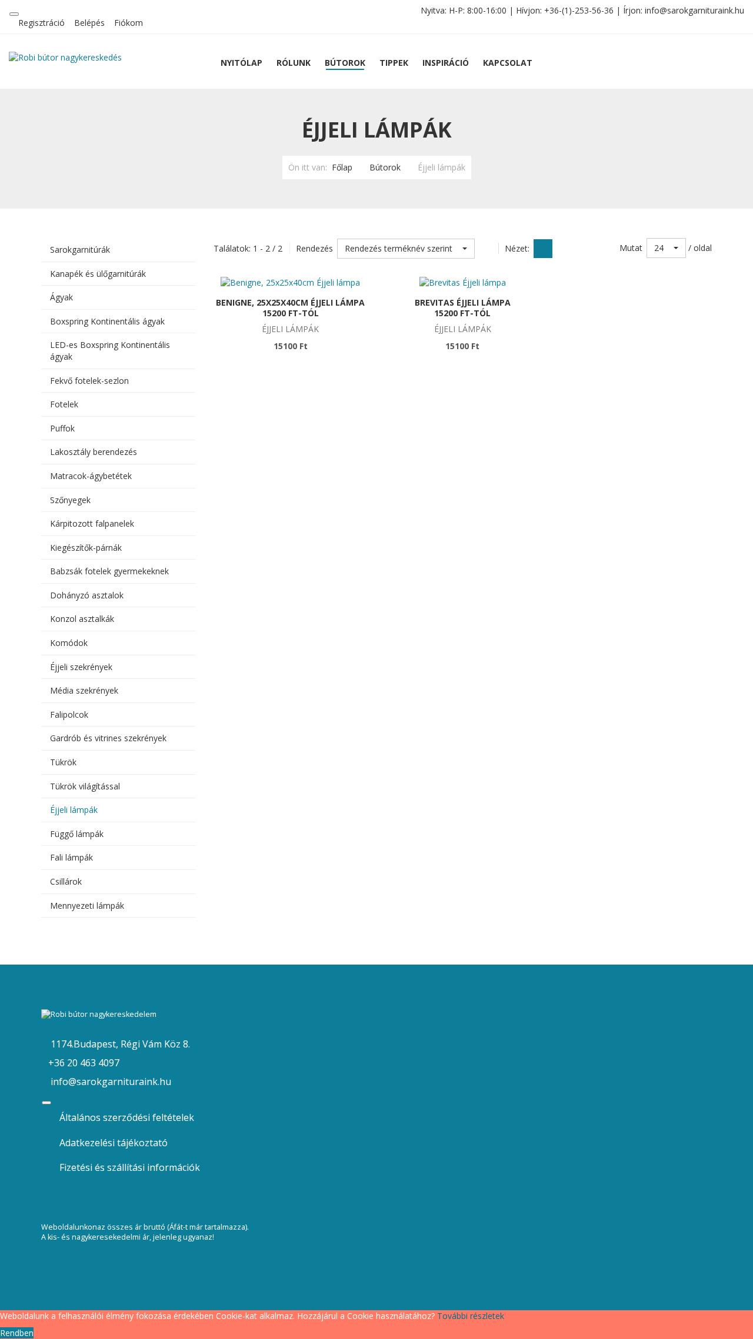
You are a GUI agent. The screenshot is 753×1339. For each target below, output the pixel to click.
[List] (564, 248)
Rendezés (314, 248)
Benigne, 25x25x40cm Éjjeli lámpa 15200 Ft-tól (290, 308)
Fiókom (128, 22)
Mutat (630, 247)
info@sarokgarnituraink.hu (694, 10)
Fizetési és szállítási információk (129, 1167)
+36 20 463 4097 (83, 1062)
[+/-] (486, 248)
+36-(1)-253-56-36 (579, 10)
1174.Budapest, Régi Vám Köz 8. (119, 1043)
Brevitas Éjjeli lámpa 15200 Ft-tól (463, 308)
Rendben (17, 1332)
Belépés (89, 22)
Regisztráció (41, 22)
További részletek (470, 1315)
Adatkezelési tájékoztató (113, 1142)
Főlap (342, 167)
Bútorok (385, 167)
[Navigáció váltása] (14, 14)
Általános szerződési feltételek (126, 1117)
